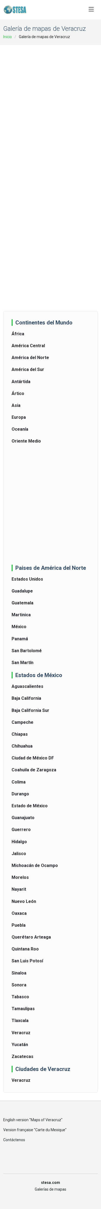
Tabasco (20, 996)
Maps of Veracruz (46, 1120)
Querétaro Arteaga (31, 937)
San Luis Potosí (27, 960)
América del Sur (28, 369)
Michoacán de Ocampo (35, 865)
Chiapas (20, 734)
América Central (28, 345)
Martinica (21, 614)
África (18, 333)
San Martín (22, 662)
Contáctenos (14, 1140)
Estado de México (30, 805)
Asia (16, 405)
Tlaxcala (20, 1020)
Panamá (20, 638)
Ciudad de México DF (33, 758)
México (19, 626)
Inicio (7, 37)
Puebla (19, 925)
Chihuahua (22, 746)
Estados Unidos (27, 579)
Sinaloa (19, 973)
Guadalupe (22, 591)
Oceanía (20, 429)
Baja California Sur (30, 710)
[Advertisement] (50, 101)
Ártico (18, 393)
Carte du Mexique (50, 1130)
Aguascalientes (27, 686)
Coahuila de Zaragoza (34, 769)
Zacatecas (22, 1056)
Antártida (21, 381)
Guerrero (21, 829)
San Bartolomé (27, 650)
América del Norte (30, 357)
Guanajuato (23, 817)
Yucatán (20, 1044)
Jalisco (19, 853)
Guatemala (22, 602)
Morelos (20, 877)
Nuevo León (24, 901)
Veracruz (21, 1032)
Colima (19, 782)
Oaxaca (19, 913)
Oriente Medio (26, 441)
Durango (20, 793)
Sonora (19, 984)
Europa (19, 417)
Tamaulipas (23, 1008)
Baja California (26, 698)
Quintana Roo (25, 949)
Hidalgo (19, 841)
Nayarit (19, 889)
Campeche (22, 722)
